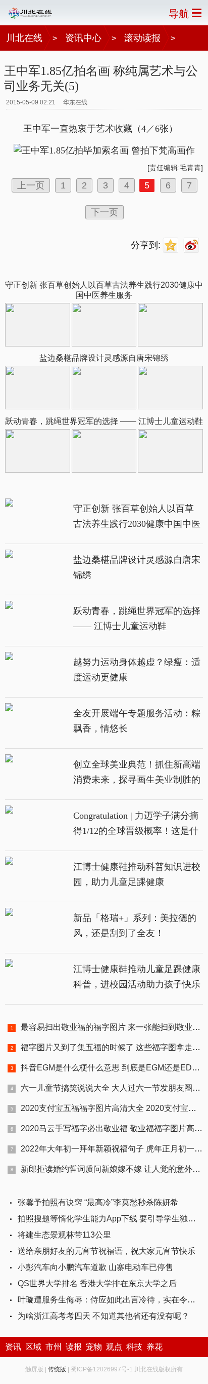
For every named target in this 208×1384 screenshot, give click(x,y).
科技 (134, 1346)
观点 (114, 1346)
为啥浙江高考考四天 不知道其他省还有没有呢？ (103, 1316)
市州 (53, 1346)
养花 (154, 1346)
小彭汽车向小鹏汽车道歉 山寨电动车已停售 (95, 1267)
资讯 (13, 1346)
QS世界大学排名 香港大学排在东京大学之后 (97, 1283)
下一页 (104, 212)
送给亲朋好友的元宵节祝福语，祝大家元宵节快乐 (106, 1251)
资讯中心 (83, 38)
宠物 (94, 1346)
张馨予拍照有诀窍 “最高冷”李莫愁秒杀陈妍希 (98, 1202)
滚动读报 (142, 38)
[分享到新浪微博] (192, 245)
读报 (74, 1346)
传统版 (57, 1369)
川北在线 (24, 38)
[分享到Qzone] (172, 245)
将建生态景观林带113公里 (64, 1235)
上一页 (30, 185)
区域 (33, 1346)
